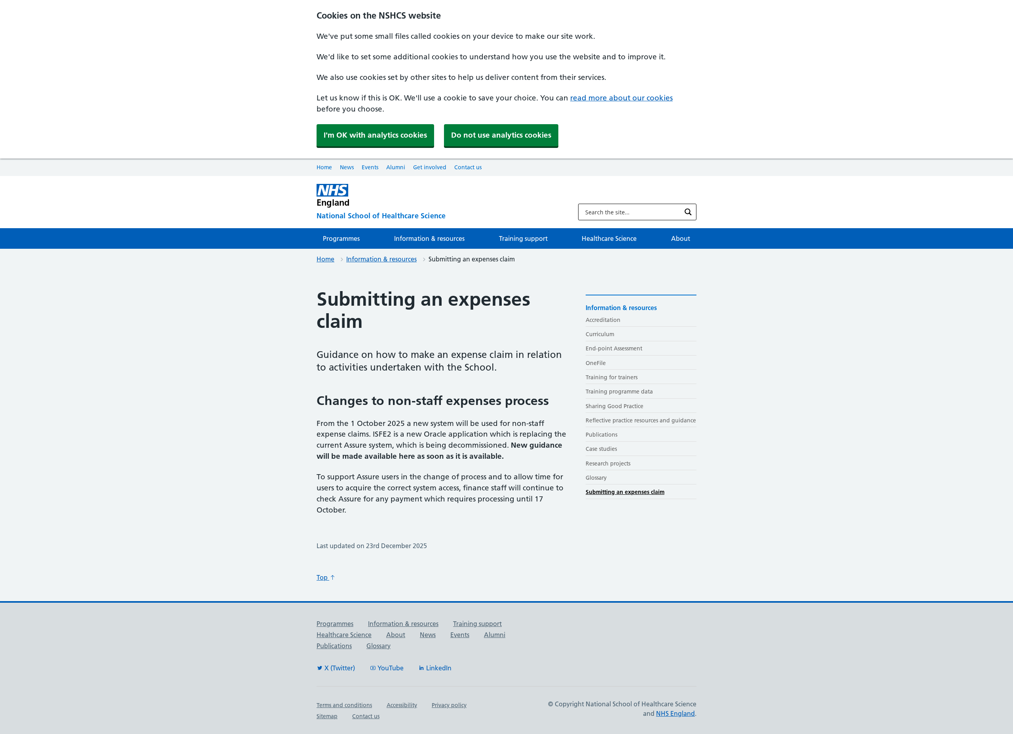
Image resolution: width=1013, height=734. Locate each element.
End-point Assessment (614, 348)
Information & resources (429, 238)
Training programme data (619, 391)
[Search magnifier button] (688, 212)
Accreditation (603, 319)
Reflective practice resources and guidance (641, 420)
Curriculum (600, 334)
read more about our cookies (621, 97)
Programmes (341, 238)
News (347, 167)
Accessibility (402, 705)
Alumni (395, 167)
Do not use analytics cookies (501, 135)
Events (370, 167)
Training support (523, 238)
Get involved (429, 167)
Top (323, 577)
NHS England (675, 713)
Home (324, 167)
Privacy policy (449, 705)
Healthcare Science (609, 238)
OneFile (596, 363)
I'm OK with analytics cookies (375, 135)
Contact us (468, 167)
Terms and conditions (344, 705)
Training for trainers (611, 377)
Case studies (601, 448)
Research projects (608, 463)
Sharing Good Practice (614, 406)
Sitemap (327, 716)
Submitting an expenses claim (625, 492)
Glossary (596, 477)
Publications (601, 434)
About (680, 238)
